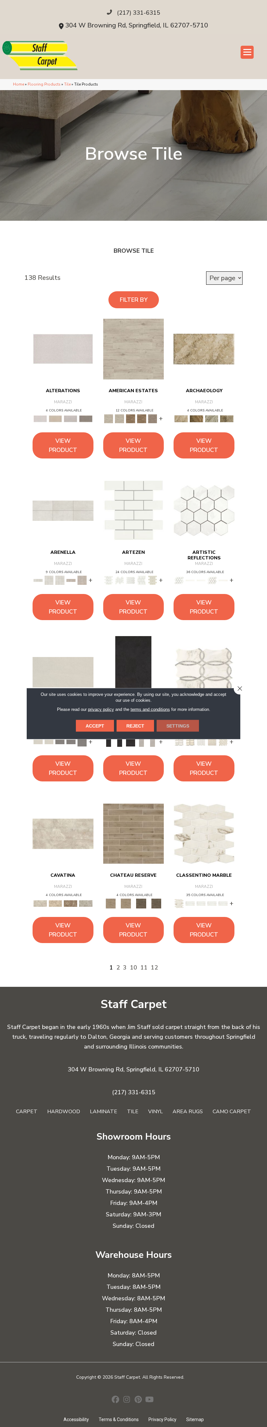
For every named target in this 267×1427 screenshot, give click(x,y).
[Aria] (63, 833)
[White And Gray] (204, 672)
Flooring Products (44, 84)
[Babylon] (204, 349)
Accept (95, 726)
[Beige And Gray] (190, 742)
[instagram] (127, 1400)
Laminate (103, 1111)
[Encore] (55, 903)
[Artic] (204, 510)
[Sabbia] (59, 742)
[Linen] (55, 419)
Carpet (26, 1111)
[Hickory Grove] (133, 833)
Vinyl (155, 1111)
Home (18, 84)
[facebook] (115, 1400)
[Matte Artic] (212, 580)
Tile (67, 84)
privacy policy (101, 709)
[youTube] (149, 1400)
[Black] (133, 672)
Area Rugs (188, 1111)
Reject (135, 726)
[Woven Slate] (85, 419)
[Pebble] (152, 419)
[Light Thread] (70, 419)
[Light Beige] (71, 580)
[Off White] (63, 510)
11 (144, 967)
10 (133, 967)
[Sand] (133, 349)
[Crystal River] (211, 419)
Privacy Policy (162, 1419)
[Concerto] (70, 903)
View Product (63, 445)
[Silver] (141, 742)
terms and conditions (150, 709)
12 (154, 967)
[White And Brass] (223, 742)
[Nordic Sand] (152, 580)
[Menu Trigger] (247, 52)
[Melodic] (85, 903)
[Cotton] (63, 349)
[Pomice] (63, 672)
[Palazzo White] (204, 833)
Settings (177, 726)
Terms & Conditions (119, 1419)
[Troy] (226, 419)
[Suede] (130, 419)
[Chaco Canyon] (196, 419)
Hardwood (63, 1111)
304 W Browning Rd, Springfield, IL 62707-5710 (136, 25)
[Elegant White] (133, 510)
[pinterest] (138, 1400)
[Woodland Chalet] (141, 903)
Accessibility (76, 1419)
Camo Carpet (232, 1111)
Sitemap (195, 1419)
